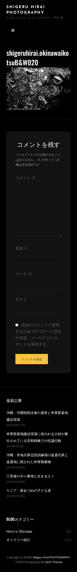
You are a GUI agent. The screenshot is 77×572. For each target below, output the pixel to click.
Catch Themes (53, 562)
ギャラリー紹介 (18, 539)
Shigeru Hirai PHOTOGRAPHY (51, 557)
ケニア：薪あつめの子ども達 (28, 490)
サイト (21, 299)
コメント (25, 177)
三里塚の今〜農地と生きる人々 (30, 476)
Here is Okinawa (19, 531)
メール (23, 273)
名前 (21, 248)
